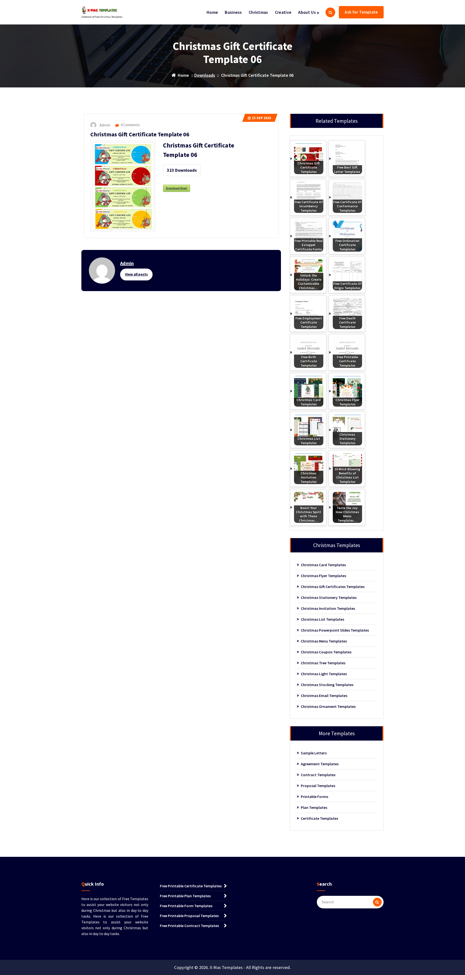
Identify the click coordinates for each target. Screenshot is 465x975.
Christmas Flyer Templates (323, 575)
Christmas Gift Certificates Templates (332, 586)
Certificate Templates (319, 818)
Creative (283, 12)
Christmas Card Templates (323, 564)
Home (212, 12)
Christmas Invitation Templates (328, 608)
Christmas (258, 12)
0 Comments (130, 125)
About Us (307, 12)
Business (233, 12)
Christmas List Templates (322, 619)
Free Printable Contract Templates (189, 925)
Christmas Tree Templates (323, 662)
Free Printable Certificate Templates (191, 885)
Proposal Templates (318, 785)
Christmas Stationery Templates (328, 597)
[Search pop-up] (330, 12)
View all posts (136, 274)
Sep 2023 (261, 118)
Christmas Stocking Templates (327, 684)
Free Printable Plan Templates (185, 895)
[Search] (377, 902)
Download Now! (176, 188)
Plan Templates (314, 807)
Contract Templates (318, 774)
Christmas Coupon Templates (326, 652)
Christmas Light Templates (324, 673)
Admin (127, 263)
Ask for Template (361, 12)
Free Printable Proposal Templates (189, 915)
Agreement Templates (320, 763)
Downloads (204, 75)
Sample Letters (314, 753)
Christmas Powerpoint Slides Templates (335, 630)
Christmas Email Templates (324, 695)
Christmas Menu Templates (324, 641)
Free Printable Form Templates (186, 905)
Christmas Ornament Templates (328, 706)
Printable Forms (314, 796)
